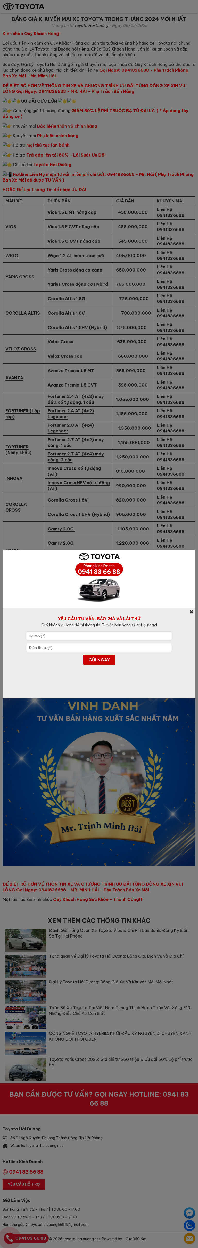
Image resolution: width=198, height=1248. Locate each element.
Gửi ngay (99, 659)
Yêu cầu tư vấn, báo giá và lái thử (99, 618)
